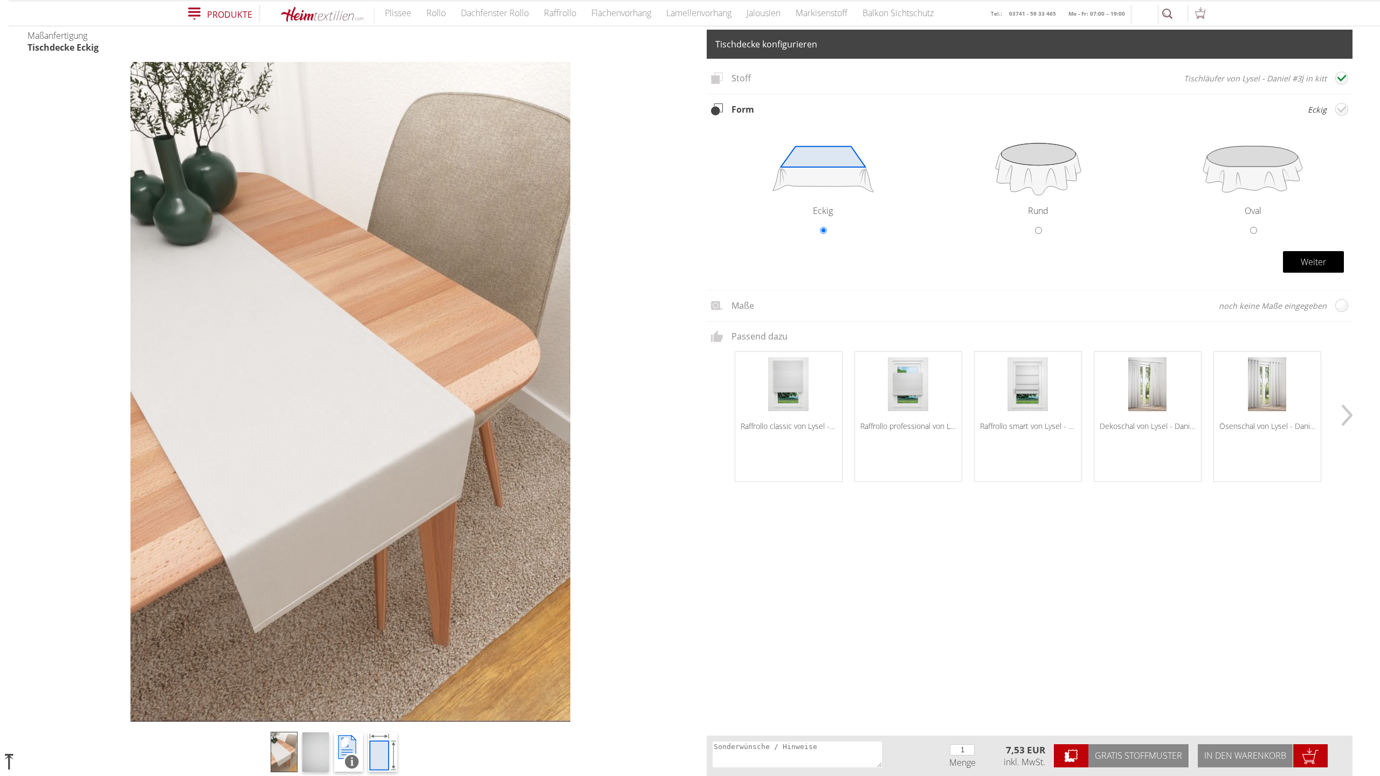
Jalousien (764, 13)
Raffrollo (560, 13)
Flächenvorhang (621, 13)
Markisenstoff (821, 13)
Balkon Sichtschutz (898, 13)
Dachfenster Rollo (495, 13)
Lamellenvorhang (699, 13)
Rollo (436, 13)
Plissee (398, 13)
